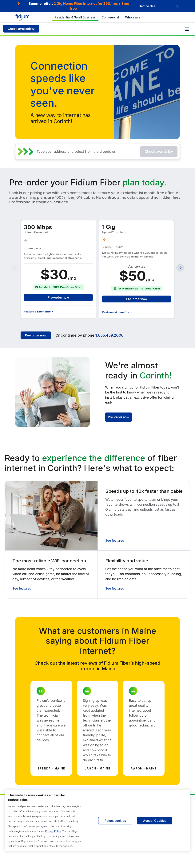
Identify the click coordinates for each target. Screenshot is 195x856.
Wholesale (132, 17)
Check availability (21, 29)
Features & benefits (37, 311)
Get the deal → (149, 6)
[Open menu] (187, 29)
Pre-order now (58, 297)
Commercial (110, 17)
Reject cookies (115, 821)
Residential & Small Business (75, 17)
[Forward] (180, 268)
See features (114, 540)
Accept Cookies (154, 821)
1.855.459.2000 (109, 335)
